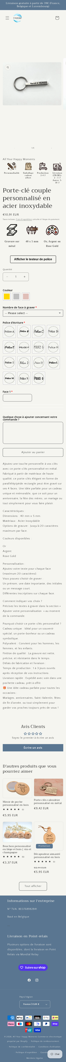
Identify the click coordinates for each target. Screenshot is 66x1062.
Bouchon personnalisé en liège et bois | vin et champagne (17, 849)
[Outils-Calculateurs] (8, 924)
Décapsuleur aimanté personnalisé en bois (47, 856)
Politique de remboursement (45, 1041)
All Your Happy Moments (25, 1037)
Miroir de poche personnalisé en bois (16, 803)
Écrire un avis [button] (33, 747)
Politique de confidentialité (22, 1047)
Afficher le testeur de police (33, 259)
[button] (7, 18)
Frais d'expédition (24, 219)
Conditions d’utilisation (49, 1047)
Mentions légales (34, 1058)
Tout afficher (33, 886)
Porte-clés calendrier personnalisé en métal (48, 802)
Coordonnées (47, 1052)
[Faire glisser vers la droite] (51, 148)
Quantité (7, 269)
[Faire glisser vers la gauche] (14, 148)
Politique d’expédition (26, 1052)
